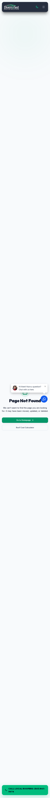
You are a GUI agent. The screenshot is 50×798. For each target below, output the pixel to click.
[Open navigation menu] (43, 7)
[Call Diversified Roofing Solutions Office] (37, 7)
